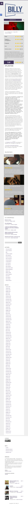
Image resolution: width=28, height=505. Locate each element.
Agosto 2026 (8, 286)
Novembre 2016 (9, 417)
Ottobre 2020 (8, 384)
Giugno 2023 (8, 343)
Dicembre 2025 (8, 299)
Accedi (7, 447)
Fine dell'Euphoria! (8, 223)
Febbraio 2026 (8, 296)
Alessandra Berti (9, 249)
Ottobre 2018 (8, 393)
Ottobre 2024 (8, 321)
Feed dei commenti (9, 450)
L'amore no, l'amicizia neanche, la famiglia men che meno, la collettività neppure (12, 227)
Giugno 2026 (8, 289)
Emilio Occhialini (14, 234)
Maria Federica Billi (14, 237)
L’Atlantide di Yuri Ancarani (10, 142)
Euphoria (11, 486)
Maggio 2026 (8, 291)
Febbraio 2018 (8, 401)
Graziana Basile (8, 260)
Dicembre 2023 (8, 335)
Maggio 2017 (8, 412)
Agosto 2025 (8, 305)
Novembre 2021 (9, 373)
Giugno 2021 (8, 379)
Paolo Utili (7, 275)
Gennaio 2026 (8, 297)
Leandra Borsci (8, 261)
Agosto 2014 (8, 423)
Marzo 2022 (8, 366)
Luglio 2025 (8, 307)
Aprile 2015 (8, 418)
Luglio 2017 (8, 409)
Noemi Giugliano (9, 274)
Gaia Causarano (9, 258)
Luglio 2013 (8, 426)
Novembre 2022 (9, 354)
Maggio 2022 (8, 363)
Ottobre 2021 (8, 374)
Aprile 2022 (8, 365)
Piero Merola (8, 277)
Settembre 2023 (8, 340)
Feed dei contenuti (9, 449)
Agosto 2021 (8, 376)
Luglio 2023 (8, 341)
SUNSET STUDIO (8, 471)
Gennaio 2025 (8, 316)
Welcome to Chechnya (12, 166)
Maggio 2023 (8, 344)
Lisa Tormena (8, 263)
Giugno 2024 (8, 326)
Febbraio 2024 (8, 332)
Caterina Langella (14, 224)
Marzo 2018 (8, 399)
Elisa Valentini (8, 255)
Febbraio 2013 (8, 431)
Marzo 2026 (8, 294)
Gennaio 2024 (8, 333)
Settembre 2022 (8, 357)
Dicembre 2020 (8, 382)
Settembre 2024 (8, 322)
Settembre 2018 (8, 395)
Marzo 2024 (8, 330)
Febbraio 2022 (8, 368)
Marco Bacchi (8, 264)
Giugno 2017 (8, 410)
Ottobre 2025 (8, 302)
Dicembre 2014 (8, 421)
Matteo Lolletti (12, 221)
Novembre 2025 (9, 300)
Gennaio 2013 (8, 432)
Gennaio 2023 (8, 351)
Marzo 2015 (8, 420)
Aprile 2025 (8, 311)
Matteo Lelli (8, 271)
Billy (6, 252)
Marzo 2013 (8, 429)
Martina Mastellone (9, 269)
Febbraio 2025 (8, 315)
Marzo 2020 (8, 390)
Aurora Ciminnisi (9, 250)
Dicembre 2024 (8, 318)
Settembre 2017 (8, 406)
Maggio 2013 (8, 428)
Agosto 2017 (8, 407)
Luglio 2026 (8, 288)
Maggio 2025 (8, 310)
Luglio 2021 (8, 377)
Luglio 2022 (8, 360)
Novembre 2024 (9, 319)
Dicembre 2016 (8, 415)
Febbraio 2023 (8, 349)
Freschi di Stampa (8, 33)
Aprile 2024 (8, 329)
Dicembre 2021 (8, 371)
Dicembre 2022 (8, 352)
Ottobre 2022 (8, 355)
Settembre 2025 (8, 304)
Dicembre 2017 (8, 404)
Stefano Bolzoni (8, 280)
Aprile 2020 (8, 388)
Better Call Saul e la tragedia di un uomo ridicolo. (13, 497)
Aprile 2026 (8, 293)
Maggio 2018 (8, 398)
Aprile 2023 (8, 346)
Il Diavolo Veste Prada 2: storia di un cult (12, 236)
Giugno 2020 (8, 387)
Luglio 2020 (8, 385)
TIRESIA (6, 474)
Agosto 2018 (8, 396)
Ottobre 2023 (8, 338)
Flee (6, 206)
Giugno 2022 (8, 362)
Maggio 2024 (8, 327)
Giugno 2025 (8, 308)
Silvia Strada (8, 278)
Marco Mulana (8, 266)
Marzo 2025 (8, 313)
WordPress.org (8, 452)
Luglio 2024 (8, 324)
